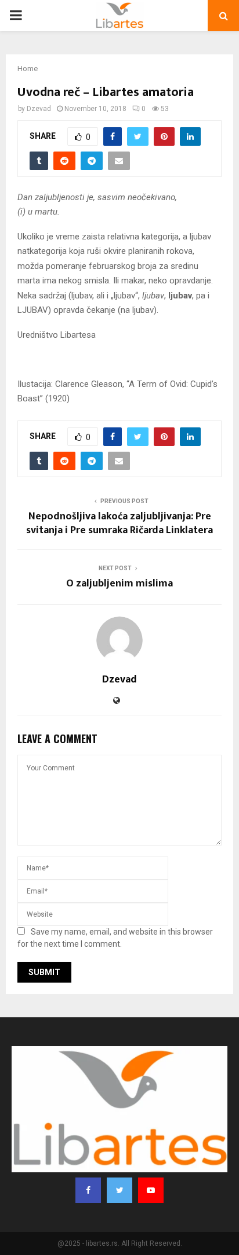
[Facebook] (88, 1190)
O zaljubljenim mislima (119, 583)
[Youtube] (151, 1190)
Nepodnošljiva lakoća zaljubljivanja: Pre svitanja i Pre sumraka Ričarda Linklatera (119, 523)
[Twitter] (119, 1190)
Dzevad (39, 109)
